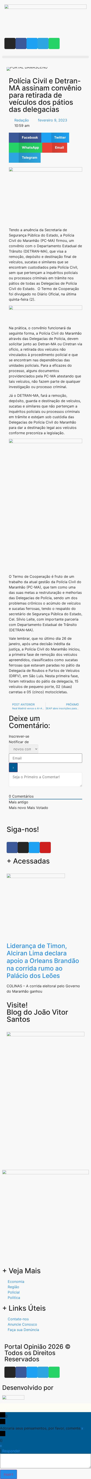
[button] (45, 57)
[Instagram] (9, 43)
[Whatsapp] (54, 43)
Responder (11, 1451)
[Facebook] (21, 43)
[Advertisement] (45, 1119)
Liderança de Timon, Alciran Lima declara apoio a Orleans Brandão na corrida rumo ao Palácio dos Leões (43, 960)
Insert (8, 1474)
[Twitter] (32, 43)
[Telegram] (43, 43)
